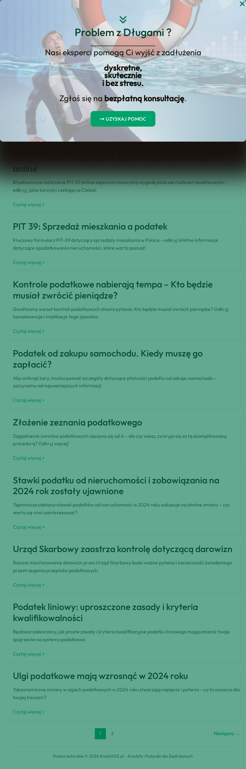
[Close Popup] (242, 4)
